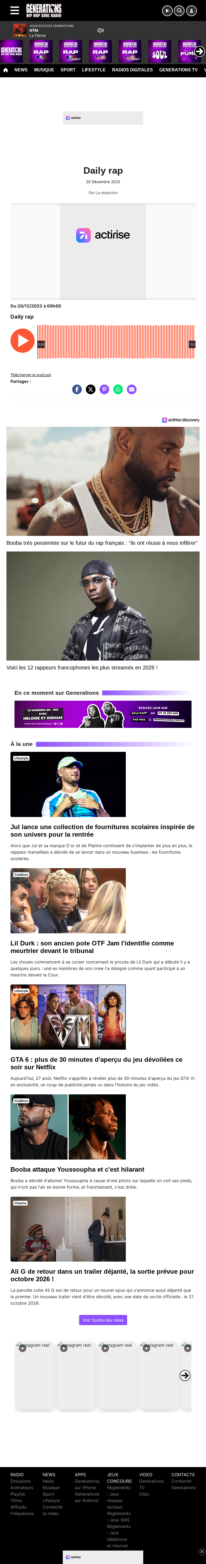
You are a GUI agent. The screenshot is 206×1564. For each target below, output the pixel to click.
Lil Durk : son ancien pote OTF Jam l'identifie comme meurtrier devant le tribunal (92, 947)
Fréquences (22, 1513)
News (21, 70)
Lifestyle (94, 70)
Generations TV (178, 70)
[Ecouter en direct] (167, 10)
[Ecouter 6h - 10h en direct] (103, 714)
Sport (68, 70)
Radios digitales (132, 70)
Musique (44, 70)
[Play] (7, 47)
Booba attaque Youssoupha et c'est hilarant (77, 1169)
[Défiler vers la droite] (185, 1375)
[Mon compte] (191, 10)
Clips (144, 1494)
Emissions (20, 1481)
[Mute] (101, 30)
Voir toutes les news (103, 1320)
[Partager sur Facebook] (75, 392)
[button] (35, 1375)
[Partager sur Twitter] (89, 392)
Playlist (17, 1494)
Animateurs (21, 1487)
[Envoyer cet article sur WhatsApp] (117, 392)
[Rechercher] (179, 10)
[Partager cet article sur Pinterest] (103, 392)
